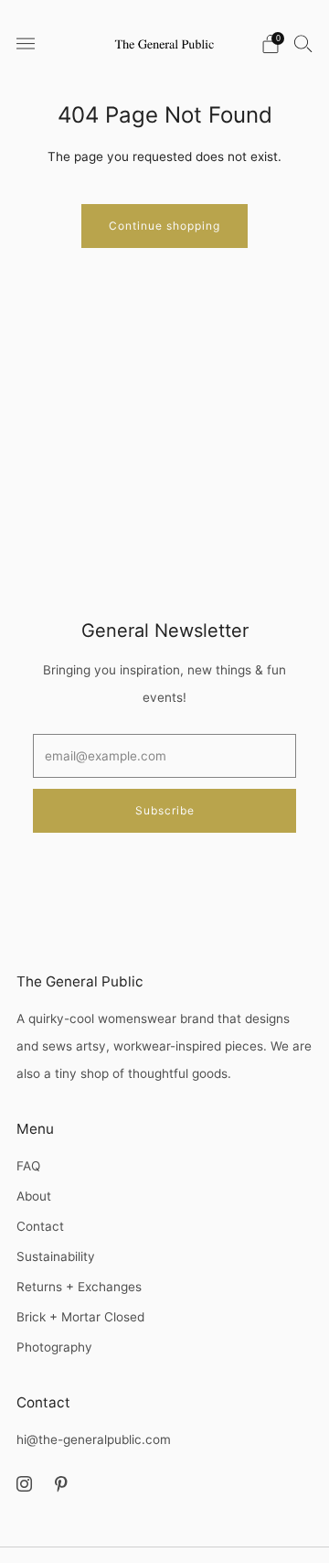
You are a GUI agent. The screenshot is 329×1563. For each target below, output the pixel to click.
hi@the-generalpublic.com (93, 1439)
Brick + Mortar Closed (80, 1317)
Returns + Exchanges (79, 1286)
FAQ (28, 1166)
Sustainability (55, 1256)
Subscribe (165, 810)
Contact (40, 1226)
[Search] (303, 43)
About (33, 1196)
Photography (54, 1347)
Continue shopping (164, 225)
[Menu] (25, 44)
